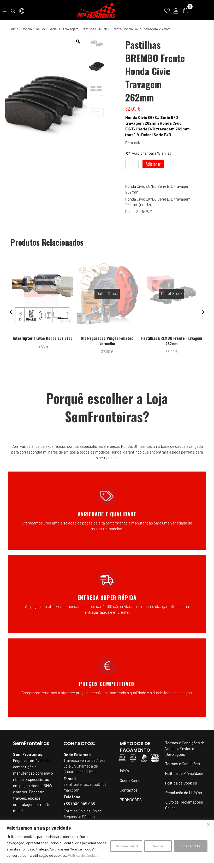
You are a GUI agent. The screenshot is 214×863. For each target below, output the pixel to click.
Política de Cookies (83, 855)
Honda (26, 29)
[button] (3, 9)
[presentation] (11, 312)
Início (14, 29)
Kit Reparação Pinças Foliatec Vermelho (107, 340)
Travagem (71, 29)
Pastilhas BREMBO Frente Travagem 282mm (171, 340)
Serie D (54, 29)
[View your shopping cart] (185, 10)
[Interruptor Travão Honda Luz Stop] (42, 294)
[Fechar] (208, 824)
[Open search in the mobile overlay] (13, 11)
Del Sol (40, 29)
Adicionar (153, 164)
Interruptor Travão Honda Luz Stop (43, 338)
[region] (107, 841)
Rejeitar (158, 846)
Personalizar (124, 846)
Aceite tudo (190, 846)
